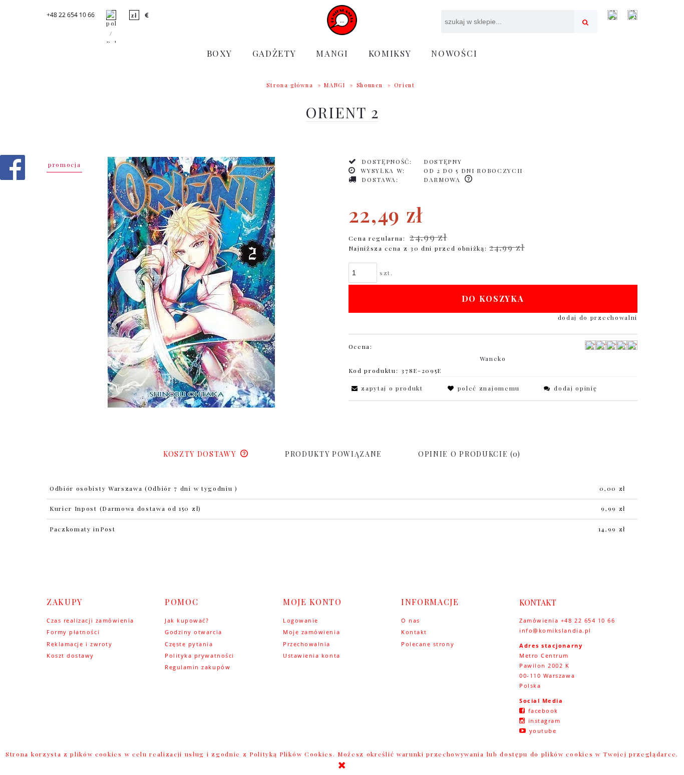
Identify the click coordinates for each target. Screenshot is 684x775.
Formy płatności (73, 632)
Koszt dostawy (70, 655)
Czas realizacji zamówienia (90, 620)
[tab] (206, 454)
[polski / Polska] (111, 28)
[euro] (147, 15)
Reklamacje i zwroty (79, 644)
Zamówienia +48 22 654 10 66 (567, 620)
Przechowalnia (306, 644)
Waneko (493, 358)
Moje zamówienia (311, 632)
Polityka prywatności (199, 655)
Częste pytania (189, 644)
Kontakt (414, 632)
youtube (543, 730)
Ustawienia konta (311, 655)
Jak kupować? (187, 620)
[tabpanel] (342, 509)
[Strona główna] (342, 20)
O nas (410, 620)
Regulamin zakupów (197, 667)
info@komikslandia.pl (555, 630)
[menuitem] (219, 53)
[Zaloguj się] (612, 15)
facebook (543, 710)
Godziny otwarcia (193, 632)
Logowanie (300, 620)
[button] (386, 388)
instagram (544, 720)
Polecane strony (427, 644)
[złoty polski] (134, 15)
